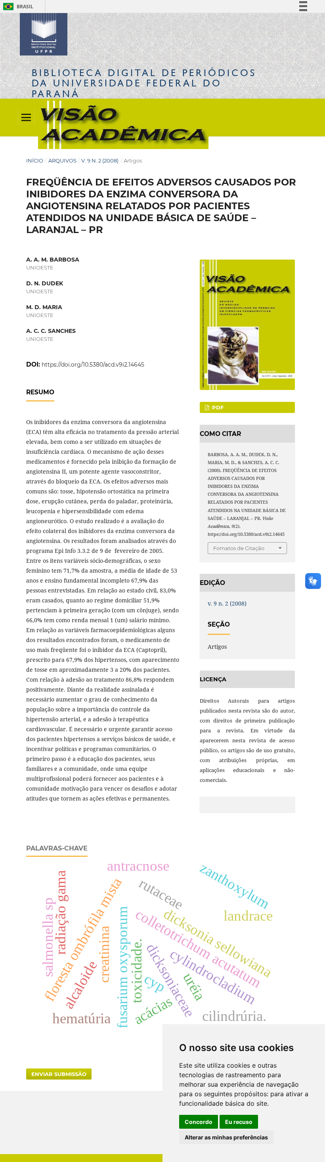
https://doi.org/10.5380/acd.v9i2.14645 (93, 364)
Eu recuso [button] (238, 1121)
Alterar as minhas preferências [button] (226, 1137)
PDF (217, 407)
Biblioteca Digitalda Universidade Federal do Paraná (144, 83)
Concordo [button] (198, 1121)
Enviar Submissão (58, 1074)
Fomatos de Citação (238, 548)
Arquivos (62, 160)
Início (34, 160)
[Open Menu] (26, 117)
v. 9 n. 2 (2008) (100, 160)
